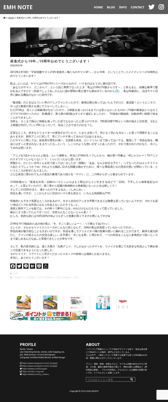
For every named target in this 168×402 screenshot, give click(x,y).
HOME (98, 7)
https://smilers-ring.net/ (33, 371)
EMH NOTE (18, 7)
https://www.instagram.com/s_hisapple (39, 366)
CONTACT (137, 7)
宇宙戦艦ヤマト (19, 277)
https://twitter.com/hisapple (34, 368)
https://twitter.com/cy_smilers (35, 374)
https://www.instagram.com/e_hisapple (40, 363)
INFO (123, 7)
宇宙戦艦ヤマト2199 (34, 277)
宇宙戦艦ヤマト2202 (52, 277)
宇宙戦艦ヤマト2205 (70, 277)
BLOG (111, 7)
